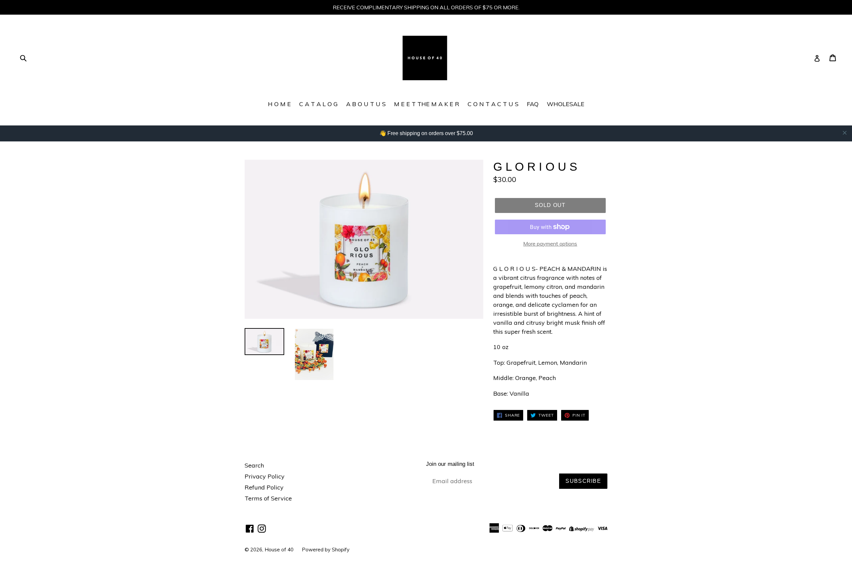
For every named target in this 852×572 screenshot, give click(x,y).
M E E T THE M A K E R (426, 104)
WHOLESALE (565, 104)
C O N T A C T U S (493, 104)
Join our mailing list (450, 464)
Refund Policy (264, 487)
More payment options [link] (550, 243)
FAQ (532, 104)
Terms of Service (268, 498)
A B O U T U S (366, 104)
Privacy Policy (265, 476)
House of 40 (279, 549)
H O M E (279, 104)
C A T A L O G (318, 104)
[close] (845, 133)
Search (254, 465)
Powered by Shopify (325, 549)
